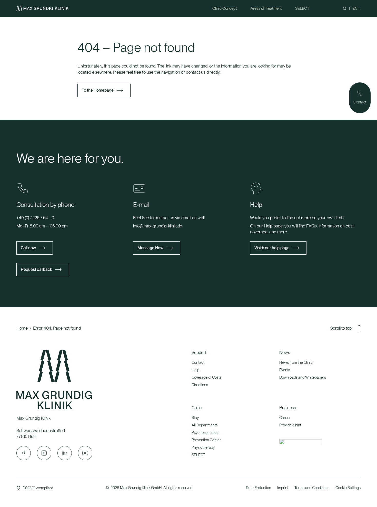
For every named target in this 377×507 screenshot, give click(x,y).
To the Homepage (98, 90)
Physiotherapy (203, 447)
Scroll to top (341, 328)
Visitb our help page (272, 247)
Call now (28, 247)
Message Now (150, 247)
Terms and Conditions (311, 487)
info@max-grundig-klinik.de (157, 225)
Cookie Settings (348, 487)
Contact (198, 362)
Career (285, 417)
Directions (200, 384)
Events (284, 370)
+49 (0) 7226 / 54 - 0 (35, 217)
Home (22, 328)
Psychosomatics (205, 432)
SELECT (198, 455)
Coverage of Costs (206, 377)
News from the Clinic (296, 362)
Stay (195, 417)
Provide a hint (290, 425)
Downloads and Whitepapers (302, 377)
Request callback (36, 269)
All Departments (204, 425)
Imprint (282, 487)
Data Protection (258, 487)
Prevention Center (206, 440)
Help (195, 370)
